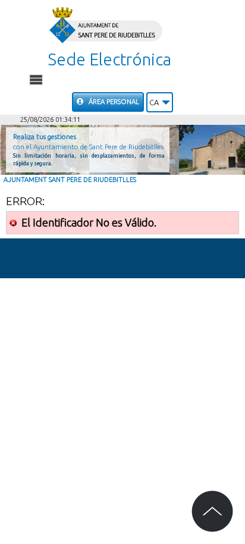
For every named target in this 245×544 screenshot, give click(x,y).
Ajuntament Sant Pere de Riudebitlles (70, 179)
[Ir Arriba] (212, 511)
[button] (159, 102)
